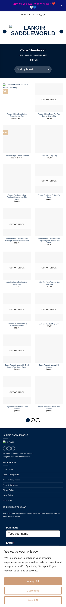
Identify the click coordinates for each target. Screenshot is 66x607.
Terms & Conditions (10, 485)
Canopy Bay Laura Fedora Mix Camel (49, 196)
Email (10, 542)
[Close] (62, 549)
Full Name (12, 527)
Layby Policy (8, 495)
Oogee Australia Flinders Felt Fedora (49, 408)
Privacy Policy (8, 490)
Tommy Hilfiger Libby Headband (17, 156)
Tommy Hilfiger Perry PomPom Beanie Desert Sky (49, 115)
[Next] (38, 420)
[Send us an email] (13, 448)
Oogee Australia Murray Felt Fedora (49, 366)
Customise (33, 590)
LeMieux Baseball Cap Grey (49, 324)
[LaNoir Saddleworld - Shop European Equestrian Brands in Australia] (33, 31)
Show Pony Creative (21, 457)
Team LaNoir (8, 470)
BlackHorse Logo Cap (49, 156)
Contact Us (7, 500)
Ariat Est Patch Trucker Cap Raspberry (17, 283)
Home (21, 55)
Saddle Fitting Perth (11, 475)
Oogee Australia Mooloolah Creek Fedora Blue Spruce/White (17, 366)
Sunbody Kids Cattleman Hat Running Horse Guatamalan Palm (17, 240)
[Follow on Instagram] (9, 448)
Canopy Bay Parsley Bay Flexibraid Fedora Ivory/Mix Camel (17, 197)
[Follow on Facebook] (5, 448)
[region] (33, 576)
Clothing (28, 55)
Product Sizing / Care (11, 480)
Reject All (32, 600)
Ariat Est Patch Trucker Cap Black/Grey (49, 283)
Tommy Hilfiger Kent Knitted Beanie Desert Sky (17, 115)
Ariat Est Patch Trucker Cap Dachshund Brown (17, 325)
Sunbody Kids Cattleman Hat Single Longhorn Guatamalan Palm (49, 241)
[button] (5, 31)
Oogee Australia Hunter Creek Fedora (17, 408)
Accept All (33, 581)
